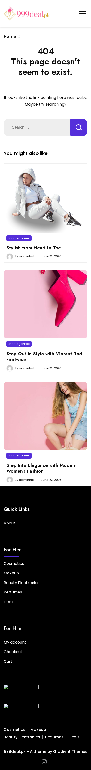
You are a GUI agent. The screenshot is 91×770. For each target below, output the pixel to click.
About (9, 523)
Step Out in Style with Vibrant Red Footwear (44, 356)
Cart (8, 661)
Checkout (13, 651)
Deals (9, 602)
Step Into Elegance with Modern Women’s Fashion (41, 468)
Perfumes (13, 592)
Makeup (11, 573)
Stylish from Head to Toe (33, 247)
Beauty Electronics (21, 582)
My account (15, 642)
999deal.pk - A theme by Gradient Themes (45, 751)
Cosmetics (14, 563)
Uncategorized (19, 238)
